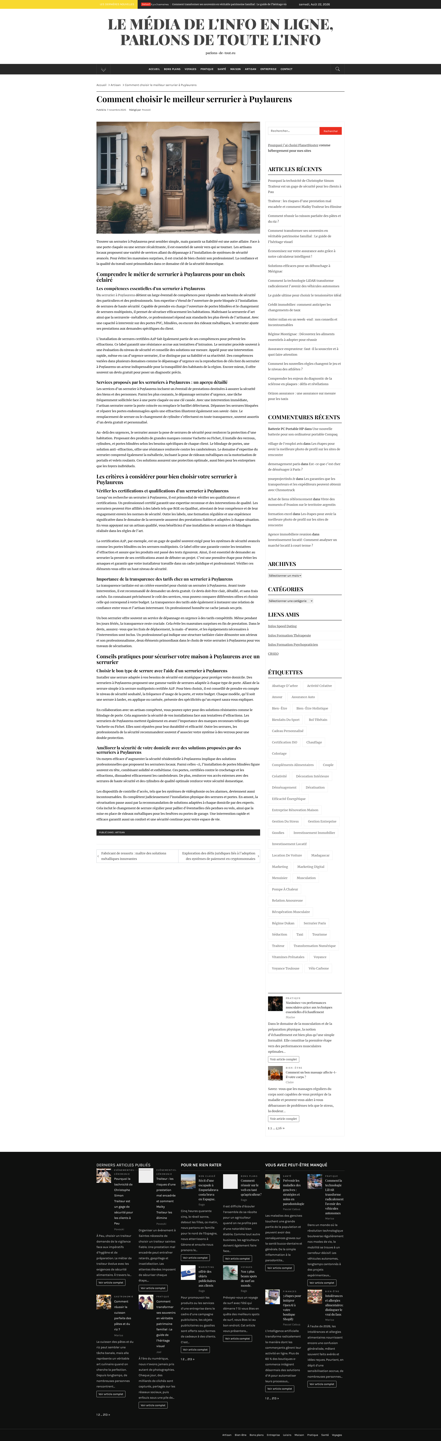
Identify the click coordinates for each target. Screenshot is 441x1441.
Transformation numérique (315, 946)
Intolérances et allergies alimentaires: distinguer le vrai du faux (334, 1305)
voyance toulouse (285, 968)
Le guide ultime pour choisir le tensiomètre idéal (304, 295)
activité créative (319, 686)
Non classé (207, 1176)
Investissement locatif (289, 844)
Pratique (207, 69)
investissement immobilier (314, 833)
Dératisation (315, 787)
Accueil (154, 69)
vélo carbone (319, 968)
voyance (320, 957)
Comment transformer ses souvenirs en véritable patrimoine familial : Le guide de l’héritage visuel (299, 236)
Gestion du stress (285, 821)
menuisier (280, 878)
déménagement (284, 787)
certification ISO (284, 742)
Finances (290, 1291)
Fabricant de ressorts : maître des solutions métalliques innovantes (133, 856)
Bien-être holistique (312, 708)
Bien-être (279, 708)
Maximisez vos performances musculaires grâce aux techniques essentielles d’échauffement (309, 1007)
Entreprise (268, 69)
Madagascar (320, 855)
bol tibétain (318, 720)
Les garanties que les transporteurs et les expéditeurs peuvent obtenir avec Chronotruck (304, 484)
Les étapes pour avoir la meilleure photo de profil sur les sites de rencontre (304, 449)
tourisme (319, 934)
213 (105, 1415)
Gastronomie (124, 1296)
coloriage (279, 753)
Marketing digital (310, 867)
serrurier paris (315, 923)
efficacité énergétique (289, 799)
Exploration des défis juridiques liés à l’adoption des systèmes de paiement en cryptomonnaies (218, 856)
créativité (279, 776)
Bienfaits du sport (286, 720)
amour (277, 697)
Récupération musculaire (291, 912)
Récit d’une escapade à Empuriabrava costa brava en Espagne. (208, 1189)
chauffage (314, 742)
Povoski (146, 109)
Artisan (250, 69)
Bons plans (172, 69)
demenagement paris (284, 464)
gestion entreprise (322, 821)
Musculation (306, 878)
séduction (279, 934)
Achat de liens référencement (290, 499)
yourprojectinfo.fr (281, 479)
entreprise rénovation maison (295, 810)
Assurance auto (303, 697)
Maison (235, 69)
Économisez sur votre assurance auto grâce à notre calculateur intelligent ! (252, 4)
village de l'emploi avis (285, 444)
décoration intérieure (312, 776)
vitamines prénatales (288, 957)
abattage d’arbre (285, 686)
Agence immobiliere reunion (289, 534)
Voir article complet (283, 1059)
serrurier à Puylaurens (118, 295)
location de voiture (287, 855)
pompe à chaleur (285, 889)
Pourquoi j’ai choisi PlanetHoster (293, 145)
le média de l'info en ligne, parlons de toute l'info (220, 31)
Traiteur (278, 946)
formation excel (280, 514)
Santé (222, 69)
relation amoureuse (287, 900)
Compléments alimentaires (293, 765)
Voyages (190, 69)
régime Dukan (283, 923)
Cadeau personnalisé (288, 731)
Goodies (278, 833)
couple (328, 765)
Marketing (206, 1267)
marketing (280, 867)
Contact (286, 69)
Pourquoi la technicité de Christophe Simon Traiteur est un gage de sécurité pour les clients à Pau (304, 186)
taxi (299, 934)
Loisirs (287, 1435)
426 (279, 1128)
